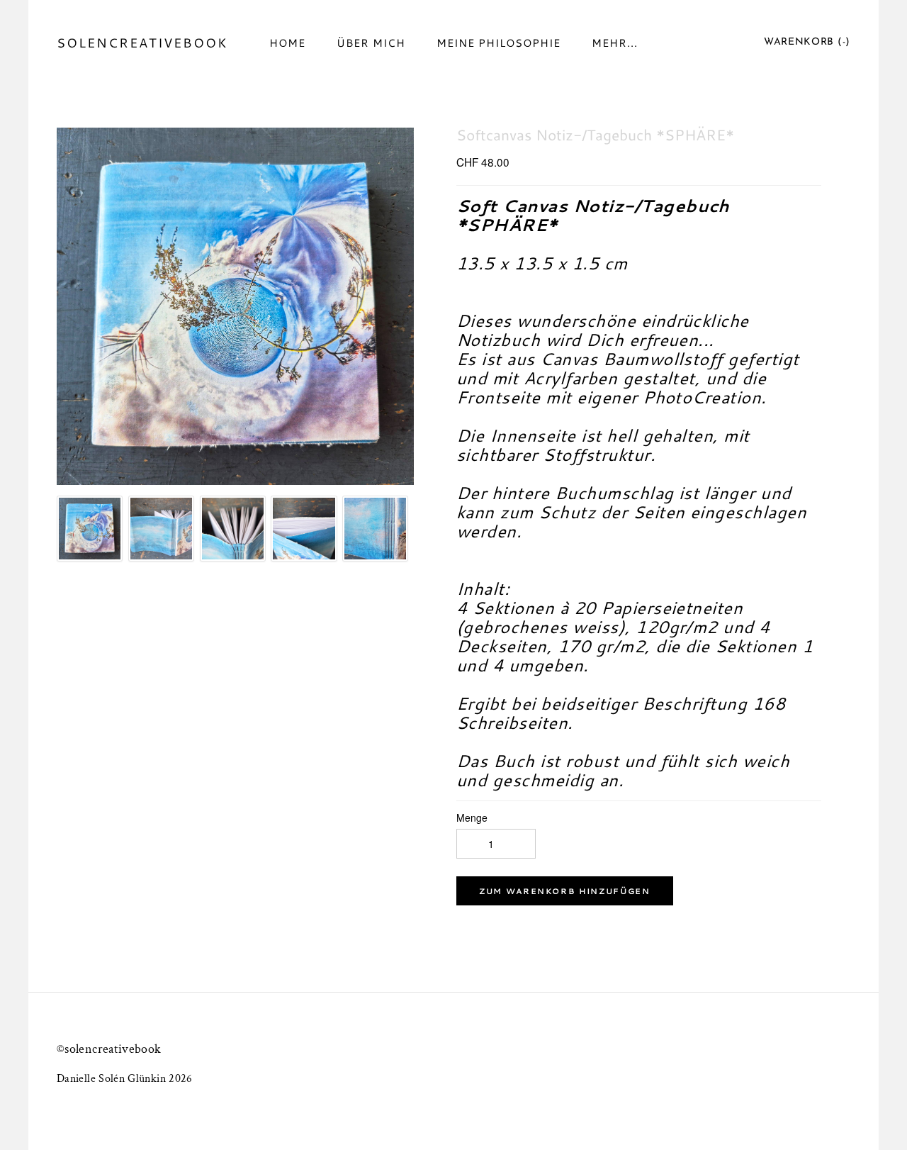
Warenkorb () (807, 42)
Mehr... (615, 42)
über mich (371, 42)
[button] (564, 890)
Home (287, 42)
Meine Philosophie (498, 42)
